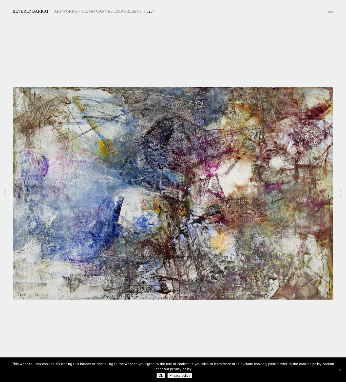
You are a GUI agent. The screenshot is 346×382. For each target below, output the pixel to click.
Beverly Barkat (31, 11)
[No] (339, 369)
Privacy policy (179, 375)
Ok (161, 375)
